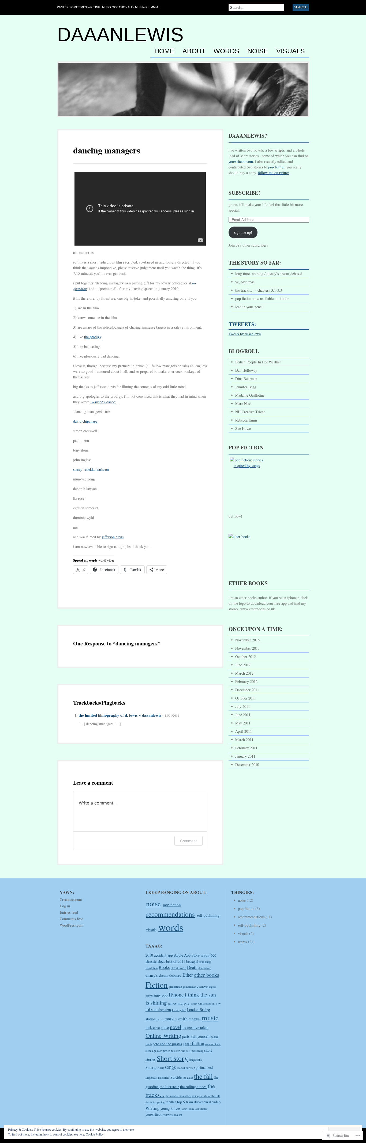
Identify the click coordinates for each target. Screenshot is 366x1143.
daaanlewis (120, 34)
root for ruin (178, 1050)
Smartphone (154, 1067)
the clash (188, 1078)
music (210, 1017)
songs (170, 1067)
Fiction (156, 984)
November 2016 (247, 639)
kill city (216, 1003)
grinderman (175, 986)
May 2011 (243, 722)
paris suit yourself (196, 1036)
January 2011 (245, 756)
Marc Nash (243, 403)
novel (175, 1027)
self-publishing (208, 915)
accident (160, 955)
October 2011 (245, 698)
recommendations (170, 914)
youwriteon (153, 1114)
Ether (187, 975)
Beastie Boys (155, 961)
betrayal (192, 961)
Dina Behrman (246, 378)
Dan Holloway (246, 370)
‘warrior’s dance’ (103, 401)
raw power (163, 1050)
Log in (65, 905)
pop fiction (172, 904)
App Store (192, 955)
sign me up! (243, 232)
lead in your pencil (249, 306)
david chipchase (85, 421)
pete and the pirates (167, 1043)
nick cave (152, 1027)
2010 (149, 955)
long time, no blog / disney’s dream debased (268, 273)
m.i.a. (160, 1019)
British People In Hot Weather (258, 361)
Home (164, 51)
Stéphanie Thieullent (157, 1078)
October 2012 (245, 656)
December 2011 (247, 689)
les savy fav (179, 1010)
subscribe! (244, 193)
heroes (149, 995)
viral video (212, 1101)
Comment (188, 841)
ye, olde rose (245, 281)
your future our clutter (194, 1109)
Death (192, 967)
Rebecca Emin (246, 420)
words (226, 51)
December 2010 (247, 764)
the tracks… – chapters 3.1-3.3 (258, 290)
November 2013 (247, 648)
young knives (170, 1108)
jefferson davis (113, 536)
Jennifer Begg (245, 386)
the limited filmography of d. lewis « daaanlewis (120, 715)
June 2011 (243, 714)
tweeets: (242, 324)
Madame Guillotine (249, 395)
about (194, 51)
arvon (205, 955)
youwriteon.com (241, 161)
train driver (194, 1101)
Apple (178, 955)
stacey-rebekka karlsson (91, 469)
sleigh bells (195, 1060)
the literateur (169, 1086)
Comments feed (71, 918)
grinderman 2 (190, 986)
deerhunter (205, 968)
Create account (71, 899)
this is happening (155, 1102)
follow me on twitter (273, 172)
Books (164, 967)
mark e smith (176, 1019)
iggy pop (160, 995)
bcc (213, 955)
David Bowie (178, 968)
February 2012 (246, 681)
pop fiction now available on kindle (262, 298)
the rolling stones (193, 1086)
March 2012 (244, 673)
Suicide (176, 1077)
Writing (152, 1108)
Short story (172, 1058)
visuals (290, 51)
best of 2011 (175, 961)
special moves (185, 1068)
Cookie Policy (95, 1134)
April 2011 (243, 731)
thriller (171, 1101)
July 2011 (242, 706)
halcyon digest (207, 986)
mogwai (195, 1018)
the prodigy (92, 336)
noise (257, 51)
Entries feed (69, 912)
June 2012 (243, 664)
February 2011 (246, 747)
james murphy (178, 1003)
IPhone (176, 994)
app (170, 955)
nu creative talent (195, 1027)
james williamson (201, 1003)
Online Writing (163, 1035)
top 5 (181, 1101)
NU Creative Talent (250, 411)
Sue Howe (243, 428)
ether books (206, 974)
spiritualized (203, 1067)
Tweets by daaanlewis (245, 333)
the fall (203, 1076)
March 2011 (244, 739)
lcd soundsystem (158, 1009)
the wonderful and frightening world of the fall (193, 1096)
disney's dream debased (163, 975)
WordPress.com (71, 925)
